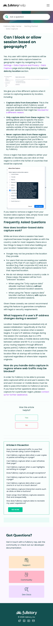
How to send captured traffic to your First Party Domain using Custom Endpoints (24, 450)
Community (26, 579)
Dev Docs (26, 594)
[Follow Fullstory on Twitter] (19, 620)
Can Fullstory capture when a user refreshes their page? (26, 462)
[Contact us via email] (33, 620)
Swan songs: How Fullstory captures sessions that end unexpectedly (25, 496)
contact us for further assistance (26, 393)
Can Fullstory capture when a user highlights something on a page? (26, 468)
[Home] (14, 5)
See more (15, 509)
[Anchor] (47, 221)
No (26, 425)
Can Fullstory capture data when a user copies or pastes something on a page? (27, 456)
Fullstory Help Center (12, 26)
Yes (26, 417)
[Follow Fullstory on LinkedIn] (24, 620)
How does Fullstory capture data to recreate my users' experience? (26, 502)
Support (26, 565)
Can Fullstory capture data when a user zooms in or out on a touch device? (24, 484)
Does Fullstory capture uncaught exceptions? (26, 473)
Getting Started (31, 26)
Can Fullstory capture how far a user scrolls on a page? (26, 478)
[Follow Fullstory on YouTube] (28, 620)
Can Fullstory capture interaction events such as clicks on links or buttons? (26, 490)
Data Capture (12, 29)
